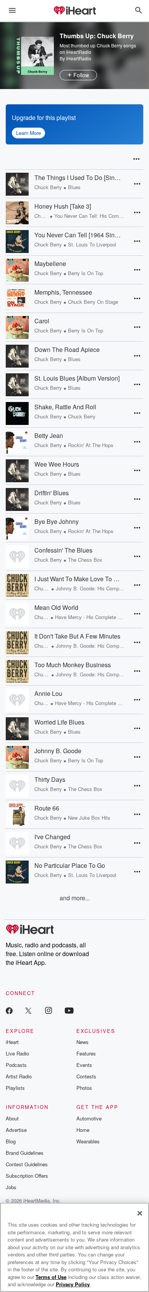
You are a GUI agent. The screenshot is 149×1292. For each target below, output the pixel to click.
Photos (84, 1087)
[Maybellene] (17, 270)
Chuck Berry (48, 187)
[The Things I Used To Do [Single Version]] (17, 184)
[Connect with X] (28, 1010)
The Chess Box (85, 559)
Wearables (88, 1141)
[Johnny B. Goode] (17, 757)
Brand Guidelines (25, 1152)
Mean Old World (56, 607)
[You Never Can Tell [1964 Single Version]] (17, 241)
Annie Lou (48, 693)
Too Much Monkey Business (72, 665)
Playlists (15, 1087)
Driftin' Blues (51, 493)
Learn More (28, 132)
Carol (41, 321)
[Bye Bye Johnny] (17, 528)
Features (86, 1053)
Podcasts (16, 1064)
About (12, 1118)
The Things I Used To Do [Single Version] (77, 177)
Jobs (11, 1187)
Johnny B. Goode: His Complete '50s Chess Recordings (90, 588)
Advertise (16, 1129)
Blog (11, 1141)
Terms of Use (51, 1277)
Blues (74, 187)
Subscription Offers (27, 1175)
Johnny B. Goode (57, 751)
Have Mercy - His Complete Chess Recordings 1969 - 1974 (90, 617)
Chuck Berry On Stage (93, 301)
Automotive (89, 1118)
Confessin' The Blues (63, 550)
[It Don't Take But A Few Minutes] (17, 642)
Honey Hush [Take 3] (62, 206)
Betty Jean (48, 435)
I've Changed (52, 837)
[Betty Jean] (17, 442)
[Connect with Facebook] (9, 1010)
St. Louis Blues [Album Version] (77, 378)
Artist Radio (19, 1076)
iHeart (12, 1042)
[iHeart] (74, 11)
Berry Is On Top (85, 273)
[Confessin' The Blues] (17, 556)
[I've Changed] (17, 843)
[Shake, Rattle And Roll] (17, 413)
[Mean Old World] (17, 614)
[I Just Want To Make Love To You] (17, 585)
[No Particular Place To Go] (17, 872)
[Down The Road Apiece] (17, 356)
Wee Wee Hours (56, 464)
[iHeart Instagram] (48, 1010)
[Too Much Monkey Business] (17, 671)
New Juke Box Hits (89, 817)
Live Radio (17, 1053)
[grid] (74, 531)
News (82, 1042)
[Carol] (17, 327)
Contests (86, 1076)
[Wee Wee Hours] (17, 470)
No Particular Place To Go (69, 865)
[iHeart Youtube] (69, 1010)
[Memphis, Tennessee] (17, 298)
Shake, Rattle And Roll (65, 407)
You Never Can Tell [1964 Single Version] (77, 235)
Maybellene (50, 263)
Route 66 (46, 808)
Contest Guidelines (27, 1164)
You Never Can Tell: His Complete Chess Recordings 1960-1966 (89, 215)
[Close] (139, 1213)
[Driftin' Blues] (17, 499)
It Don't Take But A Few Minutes (77, 636)
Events (84, 1064)
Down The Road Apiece (67, 349)
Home (82, 1129)
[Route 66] (17, 814)
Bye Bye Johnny (56, 521)
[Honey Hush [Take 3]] (17, 212)
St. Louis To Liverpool (92, 244)
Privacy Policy (73, 1284)
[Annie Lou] (17, 700)
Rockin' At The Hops (90, 445)
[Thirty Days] (17, 786)
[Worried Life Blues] (17, 728)
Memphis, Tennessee (63, 292)
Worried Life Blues (59, 722)
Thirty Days (49, 779)
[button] (136, 159)
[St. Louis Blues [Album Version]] (17, 384)
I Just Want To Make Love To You (77, 579)
